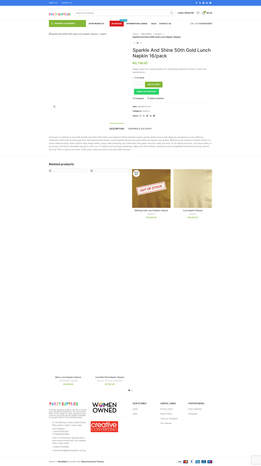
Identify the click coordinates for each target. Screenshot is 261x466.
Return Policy (166, 414)
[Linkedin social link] (207, 3)
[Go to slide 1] (129, 390)
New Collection (195, 409)
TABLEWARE (146, 34)
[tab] (116, 127)
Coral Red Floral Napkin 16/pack (109, 377)
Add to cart (154, 84)
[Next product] (140, 43)
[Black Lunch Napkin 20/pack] (68, 272)
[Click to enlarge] (54, 106)
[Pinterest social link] (203, 3)
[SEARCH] (172, 13)
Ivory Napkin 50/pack (193, 210)
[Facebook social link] (196, 3)
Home (135, 34)
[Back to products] (137, 43)
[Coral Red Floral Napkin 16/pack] (109, 272)
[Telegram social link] (210, 3)
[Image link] (64, 404)
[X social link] (200, 3)
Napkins (158, 34)
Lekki (135, 414)
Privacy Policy (166, 409)
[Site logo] (60, 13)
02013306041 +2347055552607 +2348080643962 (60, 431)
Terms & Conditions (169, 418)
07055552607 (205, 23)
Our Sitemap (166, 423)
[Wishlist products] (198, 13)
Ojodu (135, 409)
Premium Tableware (113, 381)
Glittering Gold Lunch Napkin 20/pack (151, 210)
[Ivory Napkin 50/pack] (192, 188)
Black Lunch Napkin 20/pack (68, 377)
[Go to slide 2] (132, 390)
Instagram (192, 414)
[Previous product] (134, 43)
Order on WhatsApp (146, 91)
